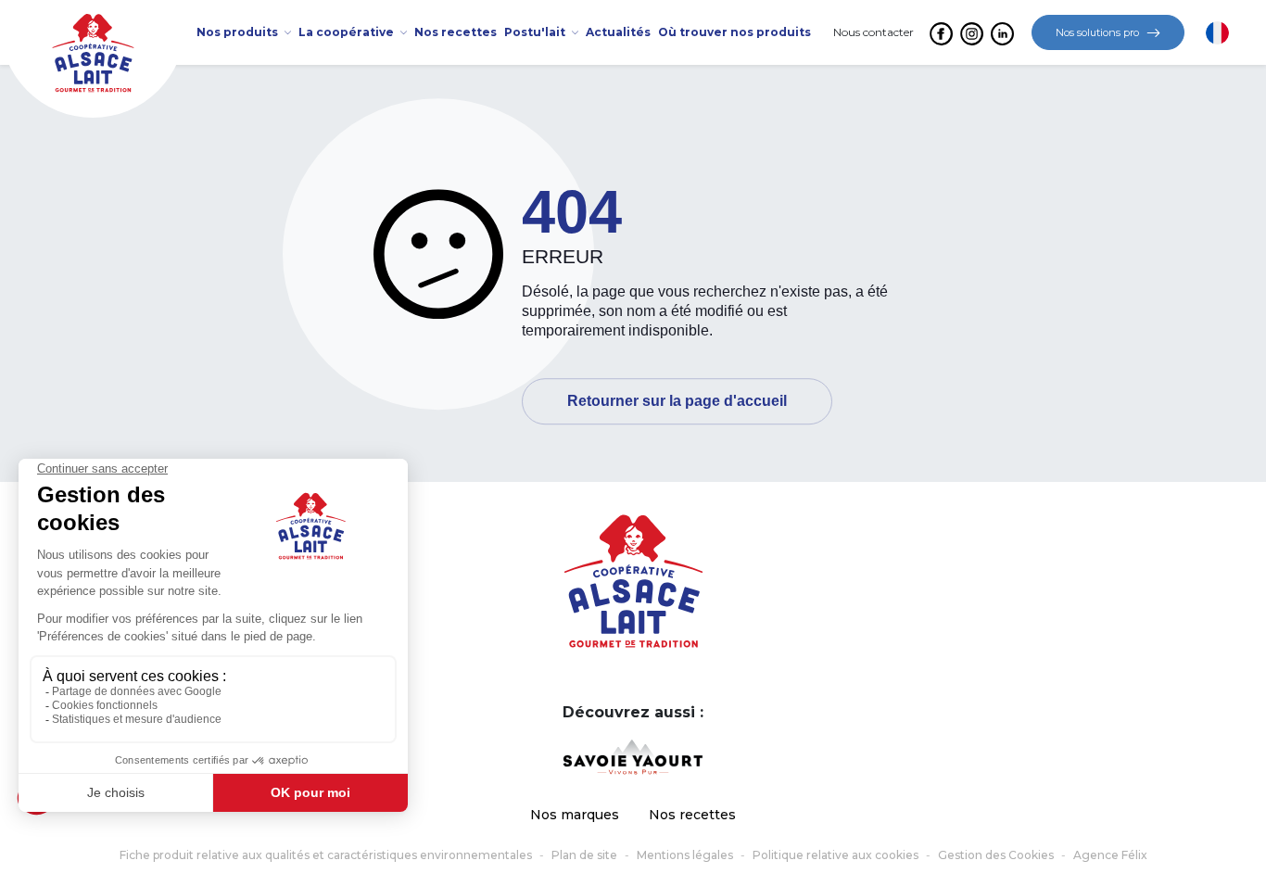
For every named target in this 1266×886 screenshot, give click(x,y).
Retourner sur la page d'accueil (677, 401)
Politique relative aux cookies (835, 855)
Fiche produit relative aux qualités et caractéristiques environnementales (326, 855)
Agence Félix (1110, 855)
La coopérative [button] (347, 32)
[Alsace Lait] (633, 580)
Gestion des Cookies (996, 855)
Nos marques (574, 814)
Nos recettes (692, 814)
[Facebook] (940, 32)
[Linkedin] (1001, 32)
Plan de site (584, 855)
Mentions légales (685, 855)
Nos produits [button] (238, 32)
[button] (1217, 32)
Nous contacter (873, 32)
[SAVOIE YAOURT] (633, 757)
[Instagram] (970, 32)
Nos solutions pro (1097, 32)
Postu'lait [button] (536, 32)
